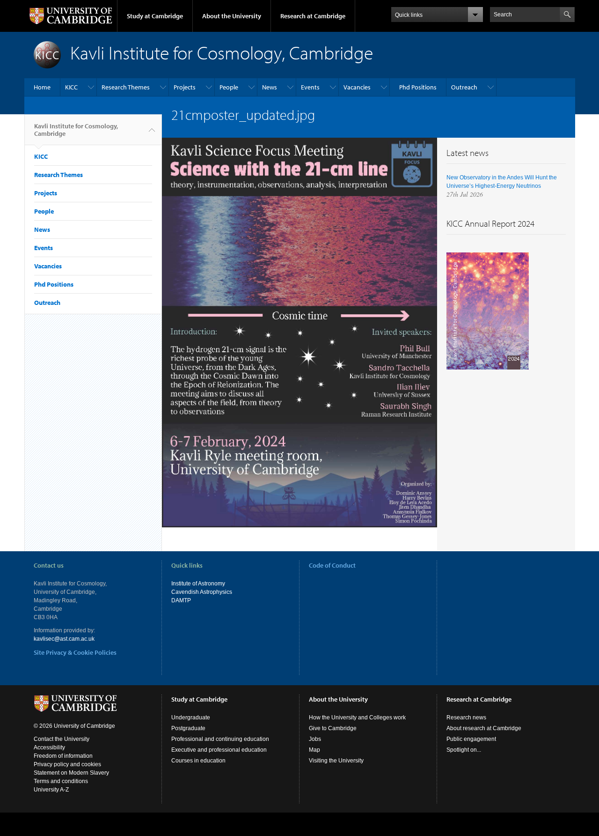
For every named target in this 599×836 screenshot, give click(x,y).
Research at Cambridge (312, 16)
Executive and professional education (219, 750)
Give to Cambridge (333, 728)
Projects (185, 87)
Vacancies (357, 87)
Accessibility (49, 747)
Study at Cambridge (155, 16)
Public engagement (471, 739)
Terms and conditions (61, 781)
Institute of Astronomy (198, 583)
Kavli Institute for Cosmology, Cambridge (76, 130)
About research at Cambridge (483, 728)
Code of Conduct (332, 565)
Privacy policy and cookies (67, 764)
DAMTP (181, 600)
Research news (466, 717)
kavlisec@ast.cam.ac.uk (64, 639)
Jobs (315, 739)
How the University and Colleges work (357, 717)
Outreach (464, 87)
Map (314, 750)
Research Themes (126, 87)
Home (42, 87)
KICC (71, 87)
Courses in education (198, 760)
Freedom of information (63, 756)
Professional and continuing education (220, 739)
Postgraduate (188, 728)
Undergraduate (190, 717)
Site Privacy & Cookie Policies (75, 652)
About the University (231, 16)
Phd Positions (418, 87)
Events (310, 87)
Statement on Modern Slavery (71, 772)
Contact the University (61, 739)
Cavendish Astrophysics (201, 592)
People (228, 87)
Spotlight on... (463, 750)
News (269, 87)
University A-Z (51, 789)
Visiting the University (336, 760)
